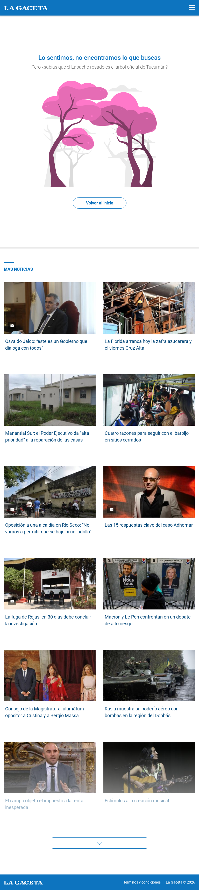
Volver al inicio (99, 203)
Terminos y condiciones (142, 882)
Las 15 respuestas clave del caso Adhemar (149, 525)
